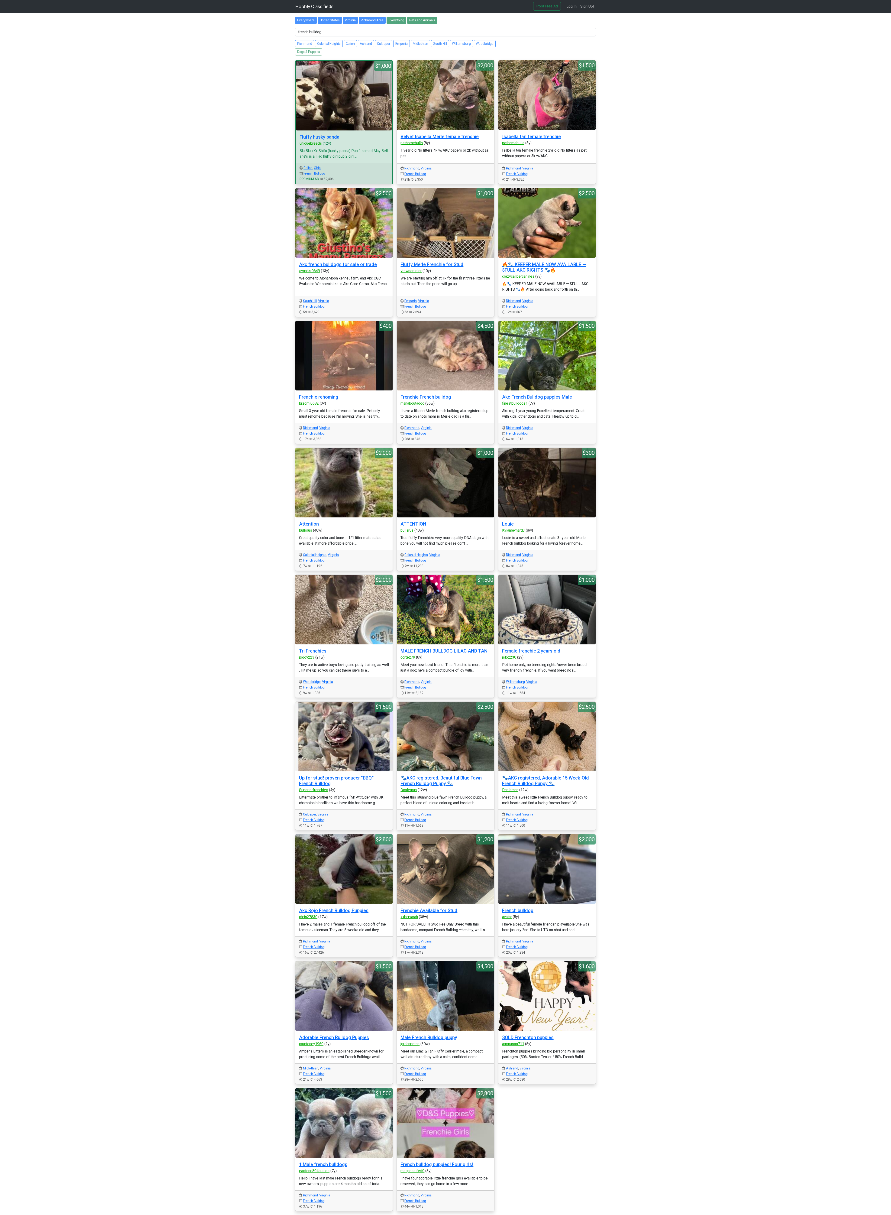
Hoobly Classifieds (314, 6)
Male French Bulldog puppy (428, 1037)
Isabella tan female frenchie (531, 136)
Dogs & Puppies (308, 52)
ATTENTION (413, 524)
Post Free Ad (547, 6)
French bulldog (517, 910)
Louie (508, 524)
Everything (396, 20)
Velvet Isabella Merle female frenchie (439, 136)
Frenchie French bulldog (425, 397)
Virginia (350, 20)
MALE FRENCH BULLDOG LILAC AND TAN (443, 651)
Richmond (304, 43)
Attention (309, 524)
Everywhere (306, 20)
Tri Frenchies (312, 651)
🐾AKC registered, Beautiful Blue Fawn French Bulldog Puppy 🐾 (441, 780)
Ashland (366, 43)
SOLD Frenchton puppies (528, 1037)
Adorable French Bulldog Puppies (334, 1037)
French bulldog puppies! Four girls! (436, 1164)
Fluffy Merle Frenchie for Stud (431, 264)
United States (330, 20)
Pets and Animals (422, 20)
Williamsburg (461, 43)
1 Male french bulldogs (323, 1164)
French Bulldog (314, 173)
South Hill (440, 43)
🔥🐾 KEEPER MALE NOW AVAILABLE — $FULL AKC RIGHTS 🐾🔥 (544, 267)
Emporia (401, 43)
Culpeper (383, 43)
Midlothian (420, 43)
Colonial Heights (329, 43)
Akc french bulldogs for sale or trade (338, 264)
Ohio (317, 168)
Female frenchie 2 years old (531, 651)
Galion (350, 43)
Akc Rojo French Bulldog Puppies (333, 910)
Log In (571, 6)
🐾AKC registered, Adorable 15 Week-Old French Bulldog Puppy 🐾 (545, 780)
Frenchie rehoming (318, 397)
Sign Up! (587, 6)
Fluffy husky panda (319, 137)
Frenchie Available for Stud (428, 910)
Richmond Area (372, 20)
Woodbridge (485, 43)
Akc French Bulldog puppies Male (537, 397)
